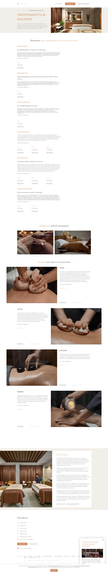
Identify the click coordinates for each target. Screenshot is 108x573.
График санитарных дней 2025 (72, 504)
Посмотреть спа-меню (77, 302)
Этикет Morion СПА (60, 504)
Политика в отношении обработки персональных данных (44, 563)
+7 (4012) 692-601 (23, 522)
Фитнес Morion (66, 556)
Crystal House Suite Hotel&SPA (26, 539)
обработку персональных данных (55, 566)
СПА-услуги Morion (24, 10)
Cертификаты (73, 556)
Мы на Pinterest (23, 528)
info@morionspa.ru (24, 533)
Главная (18, 10)
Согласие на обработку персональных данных (65, 563)
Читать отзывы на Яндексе (26, 548)
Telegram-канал (23, 525)
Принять (54, 570)
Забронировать (70, 3)
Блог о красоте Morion (32, 557)
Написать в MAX (23, 531)
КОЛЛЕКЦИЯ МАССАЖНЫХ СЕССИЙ (36, 10)
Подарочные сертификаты (83, 3)
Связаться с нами (33, 544)
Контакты (38, 557)
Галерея (25, 557)
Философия (30, 556)
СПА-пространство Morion (58, 556)
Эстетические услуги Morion (47, 556)
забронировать (20, 67)
